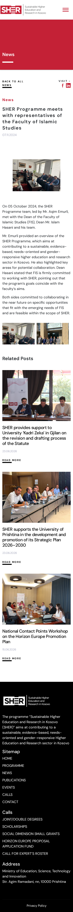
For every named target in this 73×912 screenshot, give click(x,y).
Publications (14, 780)
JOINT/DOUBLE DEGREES (22, 819)
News (7, 773)
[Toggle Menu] (65, 10)
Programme (13, 765)
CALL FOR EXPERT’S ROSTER (25, 853)
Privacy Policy (37, 906)
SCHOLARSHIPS (14, 826)
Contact (10, 802)
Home (7, 758)
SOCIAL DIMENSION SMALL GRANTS (31, 833)
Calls (7, 794)
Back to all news (13, 83)
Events (8, 787)
